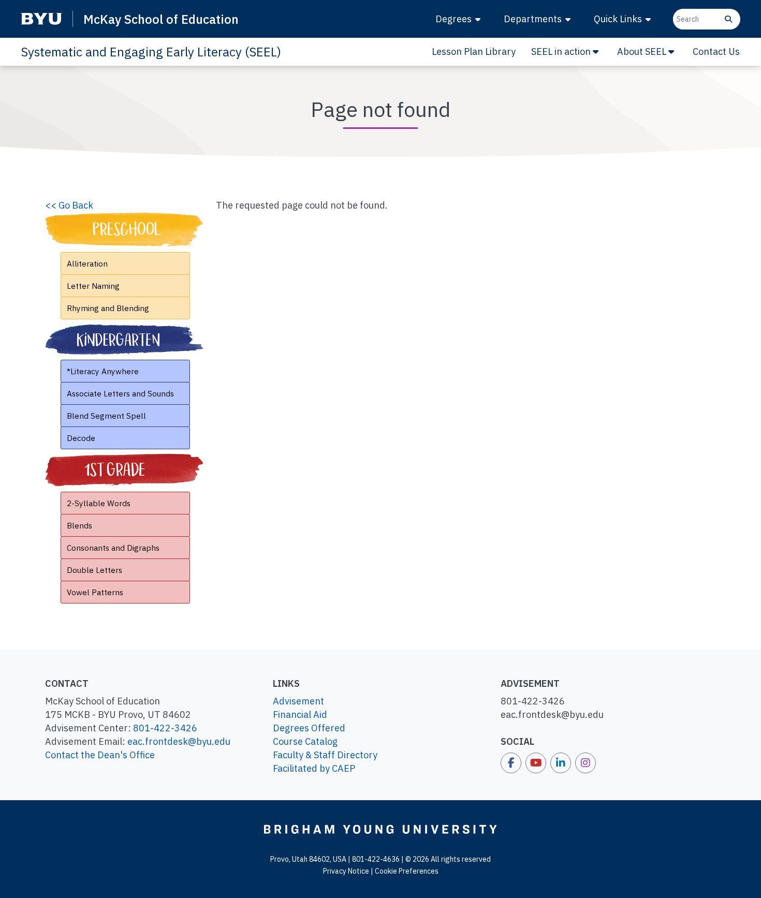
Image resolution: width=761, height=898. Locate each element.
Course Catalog (305, 741)
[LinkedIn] (560, 763)
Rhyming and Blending (108, 308)
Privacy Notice (346, 871)
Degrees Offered (309, 728)
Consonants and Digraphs (113, 547)
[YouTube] (535, 763)
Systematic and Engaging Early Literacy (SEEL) (151, 51)
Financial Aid (300, 714)
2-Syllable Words (98, 503)
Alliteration (87, 263)
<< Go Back (69, 205)
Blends (79, 525)
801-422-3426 (165, 728)
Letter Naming (93, 286)
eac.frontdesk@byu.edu (178, 741)
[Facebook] (511, 763)
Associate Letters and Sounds (120, 393)
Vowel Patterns (95, 592)
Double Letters (94, 570)
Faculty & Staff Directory (325, 755)
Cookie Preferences (406, 871)
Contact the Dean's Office (100, 755)
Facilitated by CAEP (314, 768)
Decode (81, 438)
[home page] (380, 828)
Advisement (298, 701)
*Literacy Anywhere (103, 371)
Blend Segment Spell (106, 415)
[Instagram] (585, 763)
